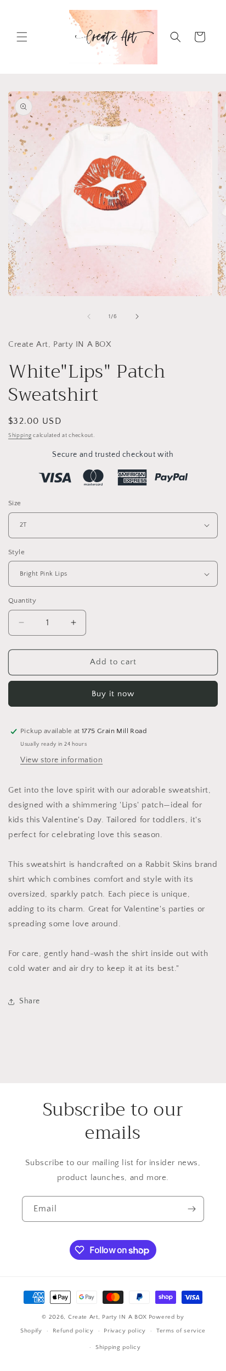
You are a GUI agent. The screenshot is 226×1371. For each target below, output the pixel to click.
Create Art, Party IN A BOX (107, 1317)
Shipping (20, 436)
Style (16, 552)
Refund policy (73, 1331)
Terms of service (181, 1331)
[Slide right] (137, 316)
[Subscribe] (191, 1209)
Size (14, 503)
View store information (61, 760)
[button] (22, 37)
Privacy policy (125, 1331)
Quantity (22, 600)
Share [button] (29, 1001)
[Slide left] (89, 316)
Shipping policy (118, 1347)
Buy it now (113, 693)
